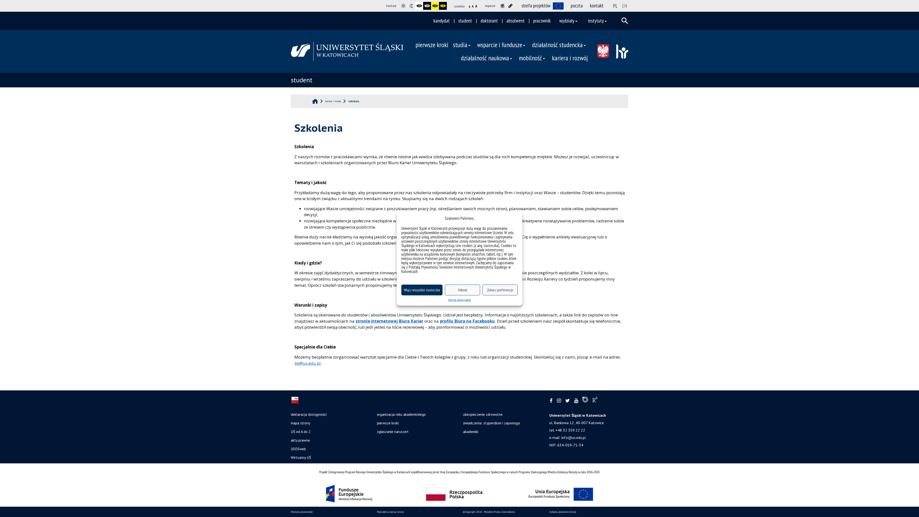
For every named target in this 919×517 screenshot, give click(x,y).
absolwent (515, 20)
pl (615, 5)
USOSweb (298, 448)
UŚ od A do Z (301, 431)
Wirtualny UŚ (301, 457)
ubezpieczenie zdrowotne (483, 414)
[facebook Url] (551, 401)
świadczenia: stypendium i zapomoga (491, 423)
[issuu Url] (585, 401)
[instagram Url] (559, 401)
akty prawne (300, 440)
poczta (577, 5)
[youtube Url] (576, 401)
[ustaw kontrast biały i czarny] (427, 6)
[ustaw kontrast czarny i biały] (419, 6)
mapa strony (300, 423)
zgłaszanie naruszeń (392, 431)
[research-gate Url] (594, 401)
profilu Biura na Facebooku (467, 321)
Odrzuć (462, 290)
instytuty (596, 20)
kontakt (597, 5)
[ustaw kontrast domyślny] (403, 6)
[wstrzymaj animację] (502, 6)
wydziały (566, 20)
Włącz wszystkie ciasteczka (422, 290)
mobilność (530, 58)
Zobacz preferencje (500, 290)
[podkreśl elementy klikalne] (510, 6)
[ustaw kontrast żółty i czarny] (443, 6)
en (624, 5)
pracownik (542, 20)
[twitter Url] (567, 401)
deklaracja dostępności (309, 414)
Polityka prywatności (302, 511)
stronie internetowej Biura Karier (389, 321)
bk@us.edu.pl (308, 363)
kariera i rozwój (570, 58)
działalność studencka (557, 44)
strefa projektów (535, 5)
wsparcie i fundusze (499, 44)
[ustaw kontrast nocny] (411, 6)
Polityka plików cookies (459, 300)
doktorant (489, 20)
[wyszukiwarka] (625, 20)
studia (460, 44)
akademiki (470, 431)
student (465, 20)
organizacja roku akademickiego (401, 414)
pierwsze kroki (431, 44)
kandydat (441, 20)
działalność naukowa (485, 58)
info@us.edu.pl (573, 437)
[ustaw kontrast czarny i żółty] (435, 6)
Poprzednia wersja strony (390, 511)
